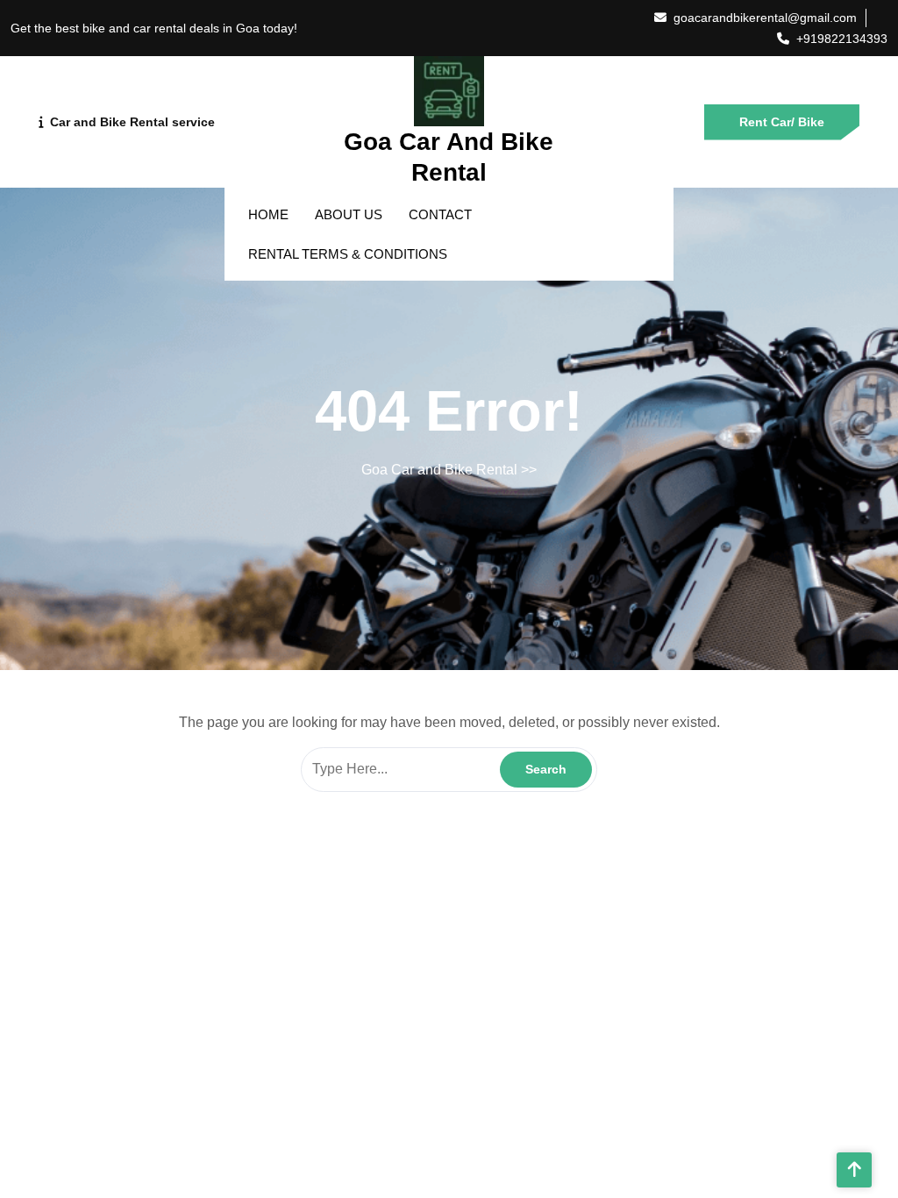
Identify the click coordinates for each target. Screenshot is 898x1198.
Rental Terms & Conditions (347, 253)
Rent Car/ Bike (781, 122)
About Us (348, 214)
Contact (440, 214)
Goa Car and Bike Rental (439, 469)
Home (268, 214)
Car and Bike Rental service (132, 122)
